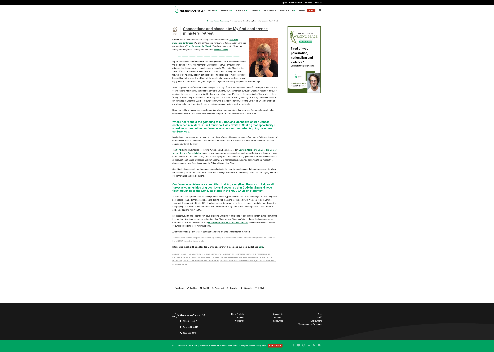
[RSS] (313, 345)
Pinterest (219, 288)
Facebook (179, 288)
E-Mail (260, 288)
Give (311, 10)
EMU (240, 257)
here (261, 247)
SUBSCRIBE (275, 345)
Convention (308, 2)
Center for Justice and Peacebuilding (252, 254)
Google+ (234, 288)
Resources (270, 10)
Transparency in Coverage (310, 324)
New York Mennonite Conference (234, 261)
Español (284, 2)
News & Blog (286, 10)
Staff (319, 317)
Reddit (205, 288)
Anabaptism (229, 254)
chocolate (177, 257)
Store (302, 10)
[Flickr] (298, 345)
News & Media (237, 314)
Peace (259, 261)
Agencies (240, 10)
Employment (316, 321)
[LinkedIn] (308, 345)
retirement (177, 264)
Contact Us (318, 2)
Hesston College (221, 49)
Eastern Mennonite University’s (254, 150)
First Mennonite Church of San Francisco (228, 222)
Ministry (225, 10)
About (211, 10)
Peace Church (268, 261)
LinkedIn (248, 288)
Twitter (193, 288)
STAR (179, 150)
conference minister (200, 257)
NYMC (252, 261)
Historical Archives (295, 2)
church (186, 257)
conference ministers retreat (224, 257)
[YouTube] (319, 345)
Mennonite (214, 261)
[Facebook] (293, 345)
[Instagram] (303, 345)
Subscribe (239, 321)
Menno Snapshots (212, 254)
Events (254, 10)
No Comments (195, 254)
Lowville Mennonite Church (199, 46)
